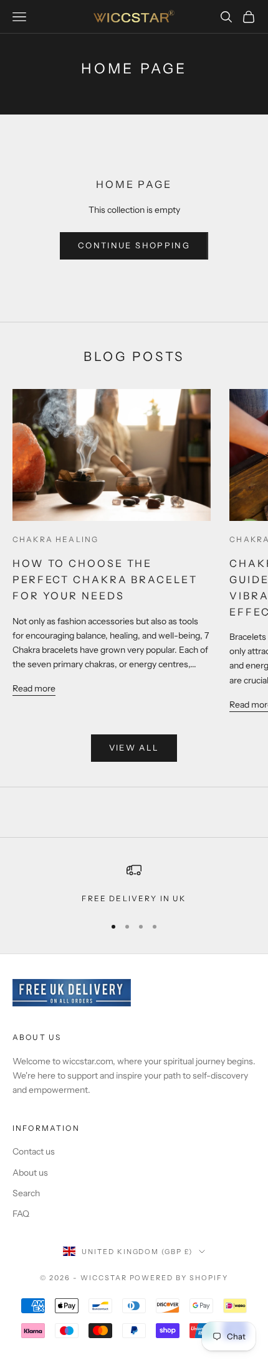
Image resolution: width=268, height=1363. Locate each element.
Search (26, 1193)
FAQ (20, 1213)
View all (134, 747)
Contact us (33, 1151)
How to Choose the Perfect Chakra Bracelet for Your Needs (105, 579)
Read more (33, 688)
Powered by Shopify (179, 1277)
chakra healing (55, 539)
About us (30, 1172)
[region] (134, 884)
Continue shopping (134, 245)
